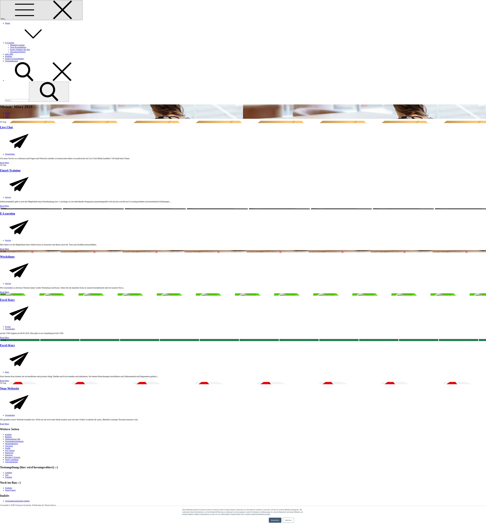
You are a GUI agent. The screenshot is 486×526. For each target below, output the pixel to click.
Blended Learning (17, 45)
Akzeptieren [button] (275, 520)
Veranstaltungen (11, 61)
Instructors (9, 453)
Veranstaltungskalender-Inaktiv (17, 501)
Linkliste (8, 473)
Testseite (8, 477)
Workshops (7, 256)
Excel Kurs (7, 299)
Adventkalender (11, 462)
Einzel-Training (10, 170)
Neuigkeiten (10, 154)
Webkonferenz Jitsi (12, 439)
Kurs (7, 372)
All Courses (10, 450)
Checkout (9, 446)
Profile (7, 448)
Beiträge (8, 437)
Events (8, 327)
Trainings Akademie (23, 505)
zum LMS (9, 54)
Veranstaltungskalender (14, 441)
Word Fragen (10, 490)
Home (7, 23)
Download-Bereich (17, 52)
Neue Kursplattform (18, 47)
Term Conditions (11, 460)
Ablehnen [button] (288, 520)
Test (6, 475)
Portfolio (8, 56)
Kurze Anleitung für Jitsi (20, 49)
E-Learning (9, 43)
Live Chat (6, 127)
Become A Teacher (12, 457)
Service (8, 197)
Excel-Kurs (7, 345)
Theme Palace (50, 505)
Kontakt (8, 434)
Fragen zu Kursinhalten (14, 59)
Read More (4, 163)
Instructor (9, 455)
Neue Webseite (9, 388)
